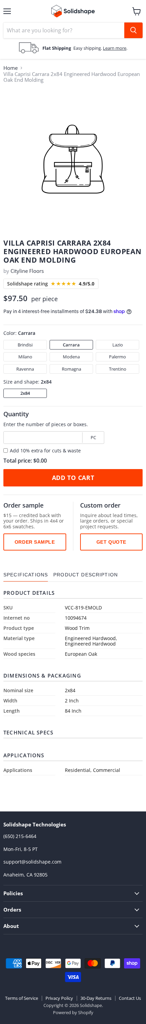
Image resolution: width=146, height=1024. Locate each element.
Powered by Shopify (73, 1012)
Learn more (114, 48)
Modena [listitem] (71, 357)
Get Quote (111, 542)
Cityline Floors (27, 270)
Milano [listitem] (25, 357)
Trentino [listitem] (117, 369)
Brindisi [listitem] (25, 345)
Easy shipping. (88, 48)
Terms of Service (21, 998)
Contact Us (130, 998)
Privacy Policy (59, 998)
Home (10, 68)
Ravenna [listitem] (25, 369)
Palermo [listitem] (117, 357)
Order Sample (35, 542)
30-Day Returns (95, 998)
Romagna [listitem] (71, 369)
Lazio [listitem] (117, 345)
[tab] (25, 575)
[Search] (133, 30)
